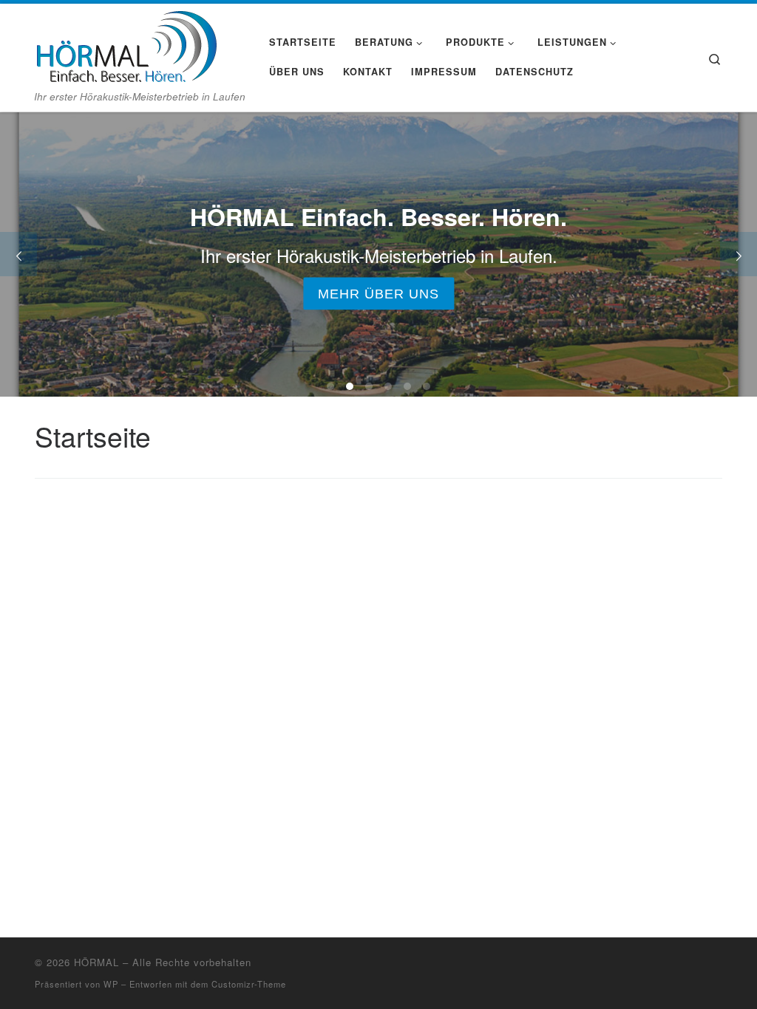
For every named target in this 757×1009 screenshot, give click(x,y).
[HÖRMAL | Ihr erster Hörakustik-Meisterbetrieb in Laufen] (126, 44)
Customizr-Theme (248, 984)
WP (110, 984)
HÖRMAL (96, 962)
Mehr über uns (378, 293)
